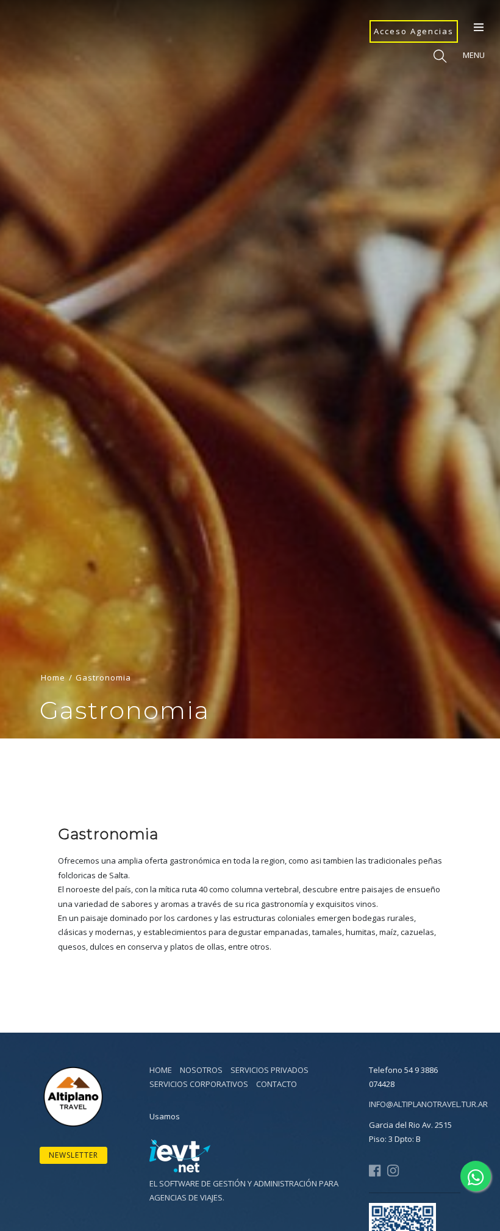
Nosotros (201, 1069)
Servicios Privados (269, 1069)
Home (53, 677)
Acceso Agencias (414, 31)
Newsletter (73, 1155)
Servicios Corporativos (198, 1083)
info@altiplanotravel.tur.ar (428, 1104)
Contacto (276, 1083)
